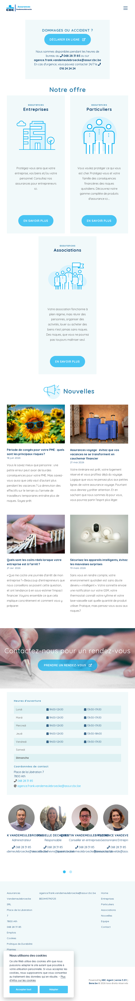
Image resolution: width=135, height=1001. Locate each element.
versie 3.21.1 (121, 980)
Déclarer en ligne (65, 39)
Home (104, 893)
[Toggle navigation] (125, 8)
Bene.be (93, 983)
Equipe (105, 921)
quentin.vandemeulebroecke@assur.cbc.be (85, 851)
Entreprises (107, 898)
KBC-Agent (107, 980)
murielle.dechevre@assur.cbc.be (53, 851)
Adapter (53, 989)
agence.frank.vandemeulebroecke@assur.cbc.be (49, 786)
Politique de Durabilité (19, 943)
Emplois (11, 932)
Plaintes (11, 949)
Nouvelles (106, 915)
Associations (108, 910)
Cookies (11, 938)
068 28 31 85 (25, 781)
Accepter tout (23, 989)
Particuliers (107, 904)
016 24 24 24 (67, 68)
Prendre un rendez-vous (65, 665)
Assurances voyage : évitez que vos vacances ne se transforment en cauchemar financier (94, 454)
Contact (106, 926)
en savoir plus (36, 221)
